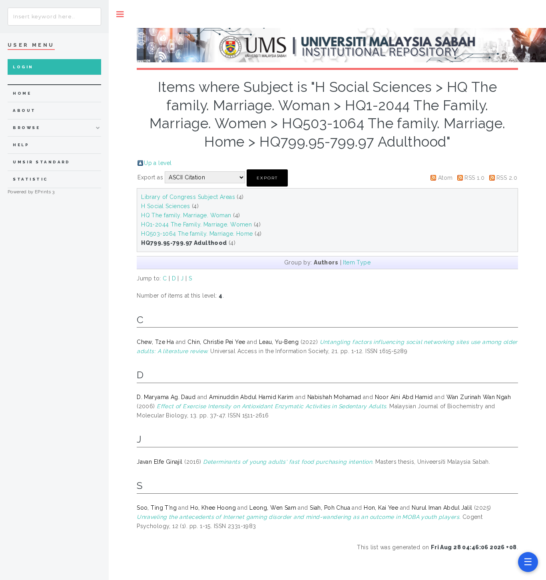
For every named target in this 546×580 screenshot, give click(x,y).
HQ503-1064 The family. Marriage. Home (197, 233)
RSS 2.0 (506, 178)
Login (23, 67)
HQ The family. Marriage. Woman (186, 215)
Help (21, 145)
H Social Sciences (165, 206)
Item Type (357, 262)
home (22, 93)
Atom (445, 178)
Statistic (30, 179)
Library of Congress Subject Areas (188, 197)
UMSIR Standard (41, 162)
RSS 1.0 (474, 178)
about (24, 110)
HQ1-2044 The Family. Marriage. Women (196, 224)
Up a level (157, 163)
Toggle (120, 14)
